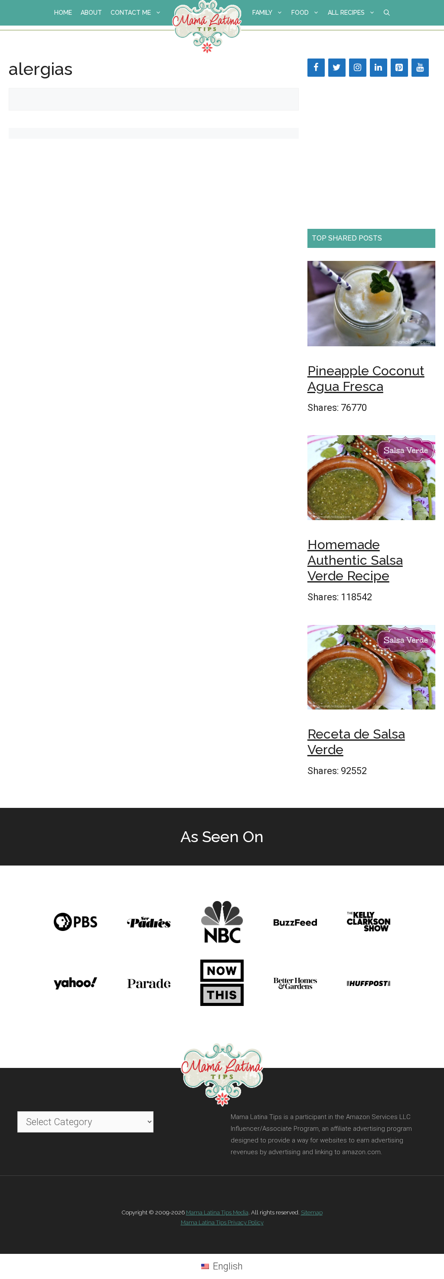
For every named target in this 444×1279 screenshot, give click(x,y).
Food (300, 12)
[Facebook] (316, 68)
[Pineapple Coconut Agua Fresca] (371, 306)
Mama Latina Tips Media (217, 1212)
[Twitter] (337, 68)
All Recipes (346, 12)
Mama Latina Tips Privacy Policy (222, 1222)
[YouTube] (420, 68)
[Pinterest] (399, 68)
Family (262, 12)
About (91, 12)
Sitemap (312, 1212)
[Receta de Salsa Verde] (371, 670)
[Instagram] (357, 68)
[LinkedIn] (378, 68)
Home (63, 12)
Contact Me (131, 12)
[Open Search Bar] (386, 13)
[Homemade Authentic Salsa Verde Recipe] (371, 480)
